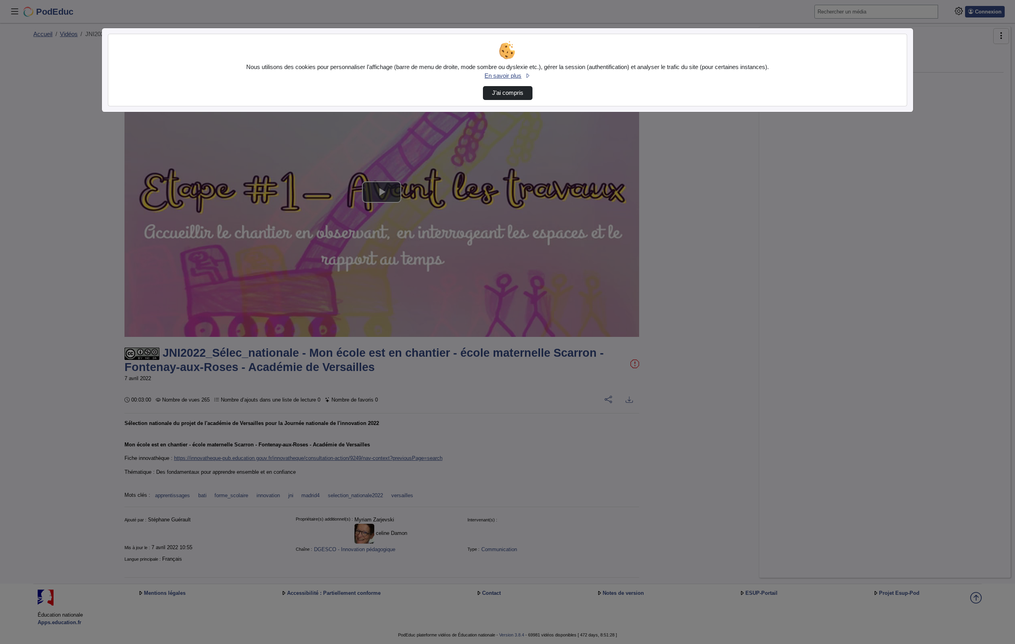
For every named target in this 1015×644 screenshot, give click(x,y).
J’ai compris (507, 93)
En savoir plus (503, 76)
